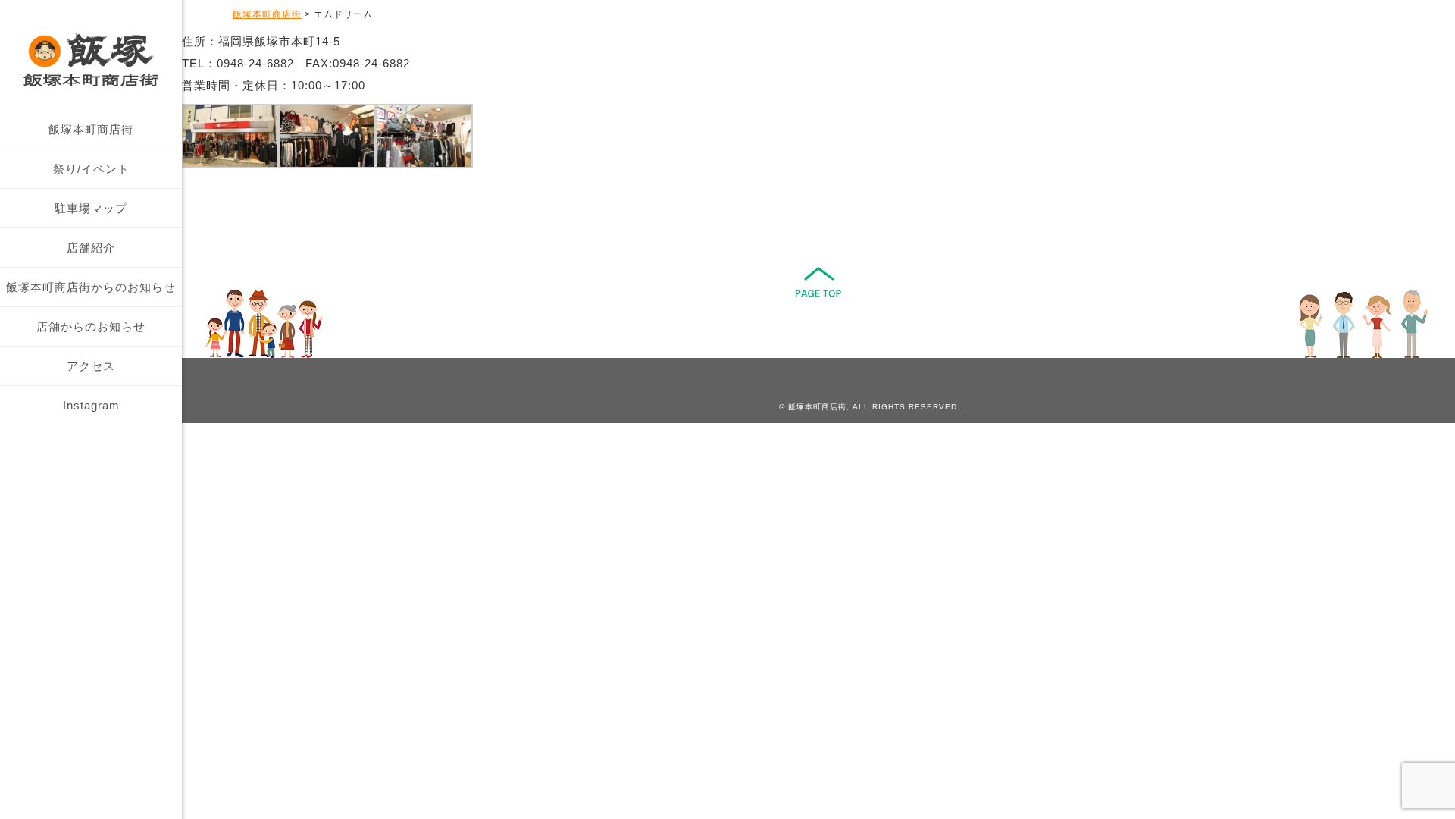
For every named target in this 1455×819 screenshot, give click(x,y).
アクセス (91, 365)
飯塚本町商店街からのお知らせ (91, 287)
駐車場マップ (91, 208)
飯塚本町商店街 (90, 129)
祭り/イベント (91, 168)
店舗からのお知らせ (91, 326)
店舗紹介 (91, 247)
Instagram (91, 405)
